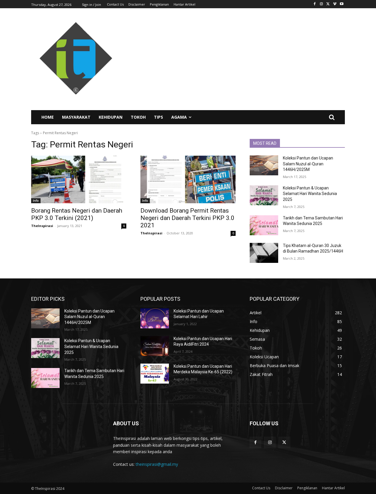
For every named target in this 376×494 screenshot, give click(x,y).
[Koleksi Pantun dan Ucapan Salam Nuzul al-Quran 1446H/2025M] (264, 165)
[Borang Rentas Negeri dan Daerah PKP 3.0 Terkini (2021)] (78, 179)
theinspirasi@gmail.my (157, 464)
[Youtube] (341, 4)
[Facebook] (314, 4)
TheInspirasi (42, 226)
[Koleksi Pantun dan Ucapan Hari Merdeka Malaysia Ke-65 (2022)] (154, 374)
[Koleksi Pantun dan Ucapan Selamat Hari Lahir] (154, 318)
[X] (328, 4)
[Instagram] (321, 4)
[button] (332, 117)
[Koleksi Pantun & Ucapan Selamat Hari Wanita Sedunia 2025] (264, 195)
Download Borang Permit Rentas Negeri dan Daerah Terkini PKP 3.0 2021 (187, 218)
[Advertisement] (241, 59)
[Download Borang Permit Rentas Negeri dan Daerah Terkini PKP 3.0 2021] (188, 179)
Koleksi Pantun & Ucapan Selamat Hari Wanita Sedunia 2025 (310, 194)
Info (36, 201)
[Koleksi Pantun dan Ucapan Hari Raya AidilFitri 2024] (154, 346)
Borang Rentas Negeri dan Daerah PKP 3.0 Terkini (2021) (76, 214)
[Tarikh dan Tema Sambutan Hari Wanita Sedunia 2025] (264, 225)
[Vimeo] (334, 4)
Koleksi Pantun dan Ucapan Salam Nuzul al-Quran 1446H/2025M (308, 164)
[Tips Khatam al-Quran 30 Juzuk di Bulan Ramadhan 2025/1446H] (264, 253)
